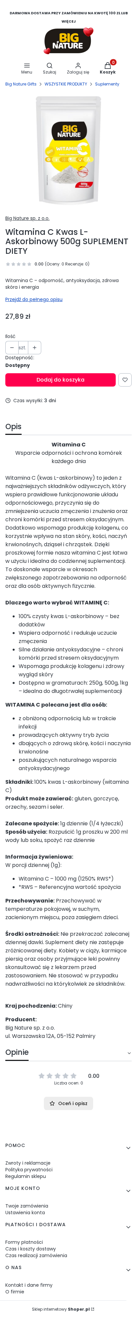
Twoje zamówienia (26, 1206)
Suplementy (107, 84)
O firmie (14, 1291)
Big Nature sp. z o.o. (27, 218)
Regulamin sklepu (25, 1176)
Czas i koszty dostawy (30, 1248)
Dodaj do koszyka (60, 380)
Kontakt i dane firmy (29, 1285)
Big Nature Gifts (21, 84)
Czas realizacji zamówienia (36, 1255)
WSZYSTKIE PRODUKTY (66, 84)
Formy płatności (24, 1242)
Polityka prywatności (29, 1169)
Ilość (10, 336)
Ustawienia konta (25, 1212)
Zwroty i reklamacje (28, 1163)
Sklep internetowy (61, 1309)
